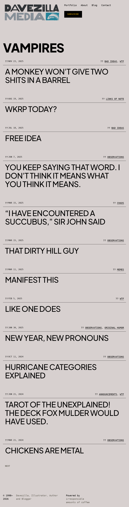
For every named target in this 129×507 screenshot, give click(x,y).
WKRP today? (31, 109)
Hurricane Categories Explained (51, 371)
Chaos (120, 203)
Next (7, 466)
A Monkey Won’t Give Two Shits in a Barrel (56, 75)
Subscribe (73, 14)
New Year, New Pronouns (57, 338)
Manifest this (32, 279)
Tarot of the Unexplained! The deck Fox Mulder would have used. (62, 412)
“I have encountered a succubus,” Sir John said (55, 217)
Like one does (33, 308)
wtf (122, 61)
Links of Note (115, 99)
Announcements (108, 394)
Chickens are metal (44, 450)
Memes (120, 269)
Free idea (23, 138)
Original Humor (114, 327)
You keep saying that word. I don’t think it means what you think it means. (62, 175)
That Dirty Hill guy (42, 250)
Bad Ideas (111, 61)
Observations (115, 157)
